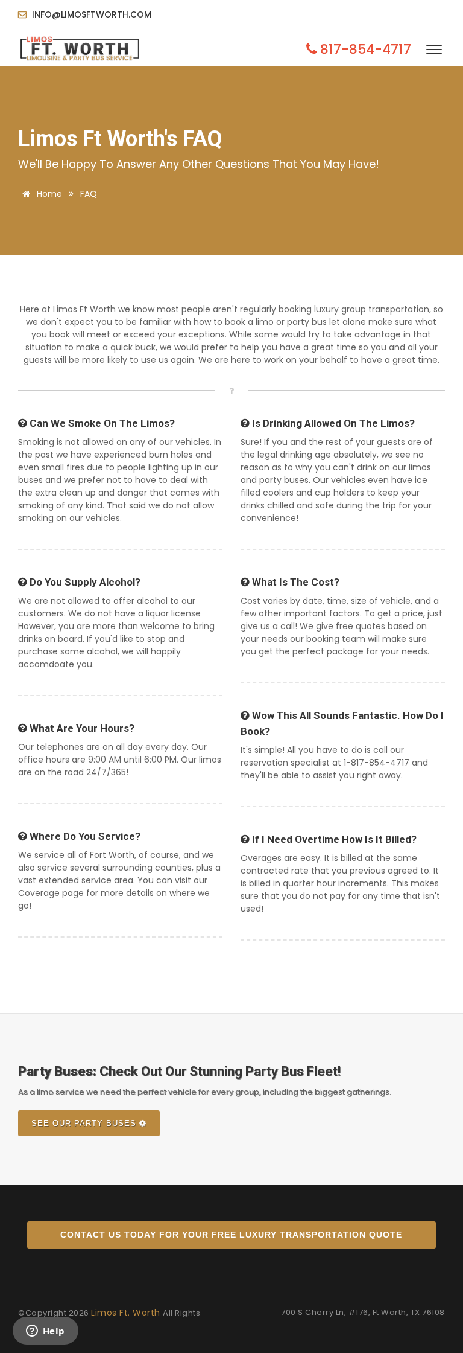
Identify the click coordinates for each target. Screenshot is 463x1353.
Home (48, 194)
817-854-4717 (364, 49)
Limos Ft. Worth (127, 1313)
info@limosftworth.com (90, 14)
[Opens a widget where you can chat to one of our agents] (45, 1332)
